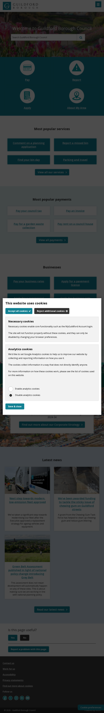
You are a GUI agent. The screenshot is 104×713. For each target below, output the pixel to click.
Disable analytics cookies (27, 395)
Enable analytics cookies (27, 388)
